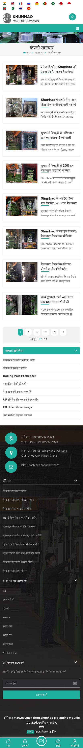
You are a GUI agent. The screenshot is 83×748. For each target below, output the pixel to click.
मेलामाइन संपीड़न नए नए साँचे (17, 391)
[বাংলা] (5, 8)
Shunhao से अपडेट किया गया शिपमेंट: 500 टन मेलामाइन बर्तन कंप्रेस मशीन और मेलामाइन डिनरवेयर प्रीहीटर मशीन (59, 201)
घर (28, 52)
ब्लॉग (41, 727)
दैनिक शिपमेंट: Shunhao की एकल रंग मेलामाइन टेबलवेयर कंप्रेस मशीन (58, 69)
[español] (37, 3)
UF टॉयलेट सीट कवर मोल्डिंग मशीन (20, 399)
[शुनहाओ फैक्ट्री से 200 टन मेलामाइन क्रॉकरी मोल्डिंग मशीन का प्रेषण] (22, 173)
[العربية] (53, 3)
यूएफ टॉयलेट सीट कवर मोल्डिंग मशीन (20, 544)
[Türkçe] (61, 3)
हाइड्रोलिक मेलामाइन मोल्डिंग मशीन (19, 517)
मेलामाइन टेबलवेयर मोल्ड (14, 570)
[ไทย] (21, 8)
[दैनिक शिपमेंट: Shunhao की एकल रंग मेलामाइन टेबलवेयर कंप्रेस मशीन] (22, 75)
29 (54, 332)
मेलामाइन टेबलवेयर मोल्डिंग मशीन (19, 360)
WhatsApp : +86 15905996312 (39, 441)
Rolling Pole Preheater (19, 376)
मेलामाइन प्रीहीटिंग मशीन (14, 491)
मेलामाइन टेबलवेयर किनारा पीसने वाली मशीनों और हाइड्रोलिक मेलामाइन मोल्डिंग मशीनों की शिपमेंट (58, 267)
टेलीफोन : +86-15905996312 (37, 436)
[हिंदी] (5, 3)
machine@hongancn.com (43, 465)
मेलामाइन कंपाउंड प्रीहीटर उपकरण (19, 526)
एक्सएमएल (8, 643)
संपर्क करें (7, 626)
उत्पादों (6, 608)
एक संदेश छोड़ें (41, 741)
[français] (21, 3)
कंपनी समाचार (54, 52)
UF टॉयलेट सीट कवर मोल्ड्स (17, 407)
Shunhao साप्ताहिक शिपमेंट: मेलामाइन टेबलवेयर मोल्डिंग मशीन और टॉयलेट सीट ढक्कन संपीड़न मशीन (59, 234)
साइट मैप (7, 635)
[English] (13, 3)
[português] (45, 3)
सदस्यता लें (41, 695)
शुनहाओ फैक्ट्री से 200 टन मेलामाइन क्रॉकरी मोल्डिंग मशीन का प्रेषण (57, 168)
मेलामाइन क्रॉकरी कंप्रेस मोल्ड (17, 562)
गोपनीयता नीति (10, 652)
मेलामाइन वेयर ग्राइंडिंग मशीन (17, 508)
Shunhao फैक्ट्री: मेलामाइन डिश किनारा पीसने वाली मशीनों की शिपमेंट (58, 102)
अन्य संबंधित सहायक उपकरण (17, 415)
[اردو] (13, 8)
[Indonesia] (69, 3)
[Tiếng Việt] (29, 8)
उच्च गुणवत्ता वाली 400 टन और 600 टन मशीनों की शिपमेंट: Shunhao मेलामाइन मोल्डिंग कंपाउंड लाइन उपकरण (58, 299)
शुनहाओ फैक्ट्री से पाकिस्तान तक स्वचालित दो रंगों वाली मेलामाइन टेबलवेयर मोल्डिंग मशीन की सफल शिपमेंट (57, 135)
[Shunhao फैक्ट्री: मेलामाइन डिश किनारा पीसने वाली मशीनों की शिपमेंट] (22, 107)
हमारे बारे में (8, 599)
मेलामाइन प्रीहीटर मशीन (15, 368)
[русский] (29, 3)
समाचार (38, 52)
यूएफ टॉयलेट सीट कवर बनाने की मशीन (21, 553)
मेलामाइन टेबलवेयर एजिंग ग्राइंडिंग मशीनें (22, 535)
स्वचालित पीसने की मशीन (15, 384)
